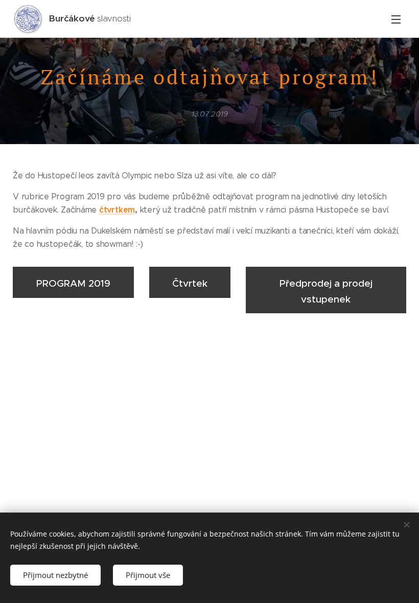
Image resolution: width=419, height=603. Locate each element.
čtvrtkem (117, 209)
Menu (396, 19)
